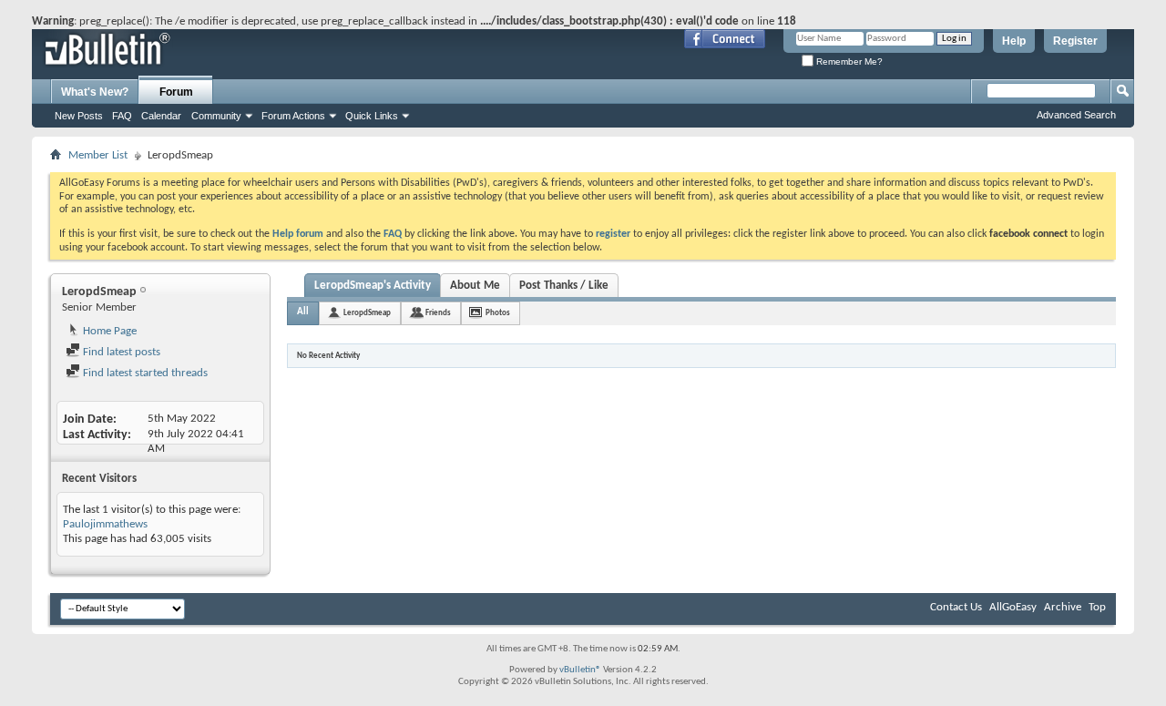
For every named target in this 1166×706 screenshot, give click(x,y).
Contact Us (956, 607)
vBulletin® (580, 670)
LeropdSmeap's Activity (372, 286)
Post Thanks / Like (564, 286)
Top (1097, 607)
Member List (98, 155)
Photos (498, 313)
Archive (1062, 607)
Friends (438, 313)
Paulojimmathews (105, 524)
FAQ (122, 115)
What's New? (94, 92)
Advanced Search (1076, 114)
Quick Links (371, 115)
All (303, 312)
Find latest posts (120, 352)
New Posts (79, 115)
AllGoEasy (1013, 607)
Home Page (108, 331)
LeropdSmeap (367, 313)
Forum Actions (293, 115)
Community (216, 115)
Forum (176, 92)
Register (1075, 41)
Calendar (161, 115)
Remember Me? (848, 61)
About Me (475, 286)
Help (1014, 41)
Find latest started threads (144, 373)
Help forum (297, 234)
